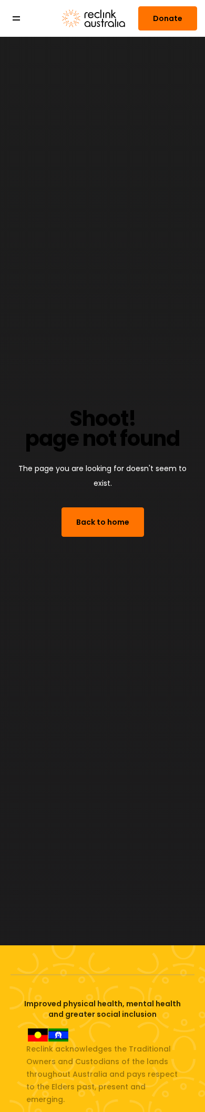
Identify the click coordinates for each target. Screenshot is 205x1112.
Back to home (102, 522)
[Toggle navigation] (23, 18)
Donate (167, 18)
